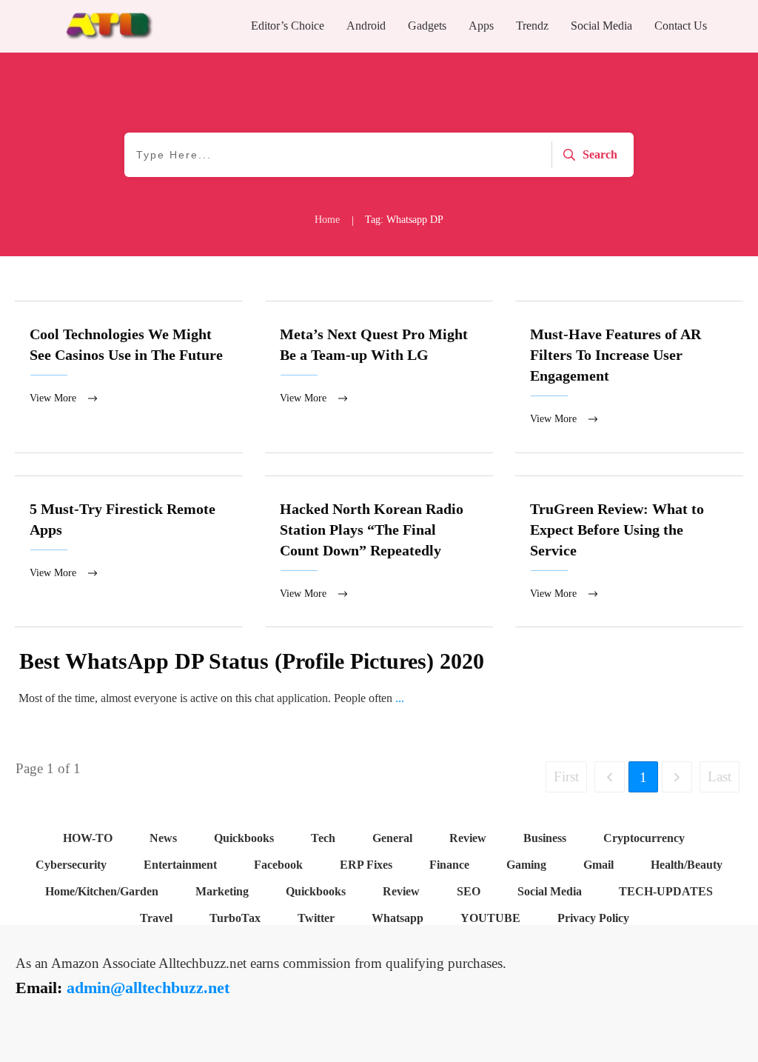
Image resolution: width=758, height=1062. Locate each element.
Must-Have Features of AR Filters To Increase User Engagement (629, 376)
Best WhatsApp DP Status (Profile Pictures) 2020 (251, 661)
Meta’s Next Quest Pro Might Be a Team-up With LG (379, 376)
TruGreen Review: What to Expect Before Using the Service (629, 551)
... (399, 698)
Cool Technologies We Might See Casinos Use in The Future (129, 376)
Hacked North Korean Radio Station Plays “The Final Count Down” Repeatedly (379, 551)
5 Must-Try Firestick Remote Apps (129, 551)
